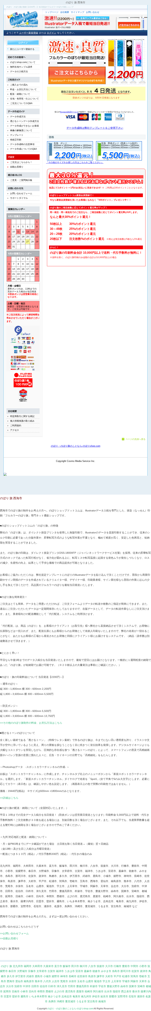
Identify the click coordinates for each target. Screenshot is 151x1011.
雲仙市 (19, 981)
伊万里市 (20, 976)
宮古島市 (92, 1001)
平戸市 (117, 976)
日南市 (16, 991)
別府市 (18, 986)
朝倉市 (96, 971)
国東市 (133, 986)
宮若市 (79, 971)
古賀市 (51, 971)
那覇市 (113, 996)
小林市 (24, 991)
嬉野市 (55, 976)
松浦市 (126, 976)
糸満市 (52, 1001)
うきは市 (69, 971)
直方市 (58, 966)
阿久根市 (98, 991)
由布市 (124, 986)
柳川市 (83, 966)
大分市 (10, 986)
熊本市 (39, 981)
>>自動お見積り (9, 938)
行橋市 (117, 966)
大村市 (109, 976)
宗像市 (32, 971)
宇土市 (106, 981)
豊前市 (126, 966)
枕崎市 (88, 991)
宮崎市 (141, 986)
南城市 (102, 1001)
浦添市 (141, 996)
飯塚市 (67, 966)
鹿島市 (39, 976)
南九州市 (86, 996)
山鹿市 (89, 981)
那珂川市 (125, 971)
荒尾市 (64, 981)
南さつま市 (54, 996)
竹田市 (72, 986)
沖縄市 (60, 1001)
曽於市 (16, 996)
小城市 (47, 976)
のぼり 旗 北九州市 (12, 966)
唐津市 (144, 971)
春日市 (12, 971)
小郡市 (143, 966)
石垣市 (132, 996)
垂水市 (136, 991)
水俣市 (72, 981)
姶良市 (104, 996)
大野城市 (22, 971)
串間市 (41, 991)
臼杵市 (52, 986)
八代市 (47, 981)
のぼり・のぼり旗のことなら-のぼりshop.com (70, 1008)
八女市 (92, 966)
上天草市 (116, 981)
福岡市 (27, 966)
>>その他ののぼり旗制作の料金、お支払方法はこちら (31, 722)
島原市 (92, 976)
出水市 (108, 991)
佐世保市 (82, 976)
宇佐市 (102, 986)
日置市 (7, 996)
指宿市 (116, 991)
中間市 (134, 966)
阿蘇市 (134, 981)
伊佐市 (96, 996)
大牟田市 (37, 966)
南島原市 (29, 981)
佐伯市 (44, 986)
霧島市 (24, 996)
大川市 (109, 966)
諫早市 (100, 976)
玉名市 (81, 981)
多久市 (11, 976)
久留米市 (48, 966)
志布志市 (67, 996)
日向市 (32, 991)
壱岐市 (143, 976)
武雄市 (30, 976)
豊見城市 (70, 1001)
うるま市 (81, 1001)
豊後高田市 (82, 986)
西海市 (11, 981)
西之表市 (126, 991)
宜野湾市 (122, 996)
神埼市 (64, 976)
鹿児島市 (70, 991)
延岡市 (7, 991)
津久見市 (62, 986)
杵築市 (94, 986)
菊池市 (98, 981)
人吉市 (55, 981)
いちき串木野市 (38, 996)
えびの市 (59, 991)
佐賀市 (135, 971)
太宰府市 (41, 971)
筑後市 (100, 966)
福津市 (60, 971)
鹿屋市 (80, 991)
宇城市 (126, 981)
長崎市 (72, 976)
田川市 (75, 966)
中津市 (27, 986)
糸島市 (116, 971)
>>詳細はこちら (9, 797)
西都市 (49, 991)
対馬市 (134, 976)
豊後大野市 (113, 986)
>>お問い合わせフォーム (14, 933)
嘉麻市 (88, 971)
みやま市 (106, 971)
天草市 (143, 981)
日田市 (35, 986)
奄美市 (76, 996)
